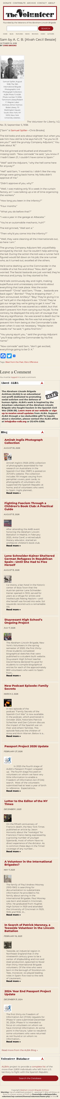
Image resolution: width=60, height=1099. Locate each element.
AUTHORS (50, 34)
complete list (39, 1066)
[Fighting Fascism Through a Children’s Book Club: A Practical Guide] (9, 523)
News (27, 34)
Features (19, 34)
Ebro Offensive (31, 362)
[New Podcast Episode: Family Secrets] (9, 702)
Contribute (19, 3)
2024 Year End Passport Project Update (27, 993)
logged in (15, 377)
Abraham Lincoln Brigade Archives (34, 1090)
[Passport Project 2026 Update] (9, 760)
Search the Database (30, 1078)
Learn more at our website (33, 410)
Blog (12, 34)
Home (5, 34)
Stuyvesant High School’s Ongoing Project (23, 621)
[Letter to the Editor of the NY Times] (9, 818)
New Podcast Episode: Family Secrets (26, 687)
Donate (7, 3)
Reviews (35, 34)
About (51, 3)
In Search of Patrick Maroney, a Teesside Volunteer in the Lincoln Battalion (29, 928)
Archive (31, 3)
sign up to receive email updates (29, 412)
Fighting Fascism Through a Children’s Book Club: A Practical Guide (28, 506)
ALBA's (5, 1066)
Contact (42, 3)
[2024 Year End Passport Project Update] (9, 1008)
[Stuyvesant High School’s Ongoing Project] (9, 636)
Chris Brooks (9, 45)
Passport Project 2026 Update (26, 746)
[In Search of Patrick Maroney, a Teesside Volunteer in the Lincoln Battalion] (9, 945)
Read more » (13, 493)
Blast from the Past (14, 362)
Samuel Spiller (19, 130)
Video (43, 34)
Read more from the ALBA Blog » (20, 1050)
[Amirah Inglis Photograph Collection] (9, 456)
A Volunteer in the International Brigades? (28, 863)
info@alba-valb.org (15, 421)
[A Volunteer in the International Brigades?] (9, 878)
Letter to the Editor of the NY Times (26, 802)
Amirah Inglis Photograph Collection (23, 441)
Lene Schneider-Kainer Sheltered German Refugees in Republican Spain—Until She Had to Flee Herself (29, 560)
